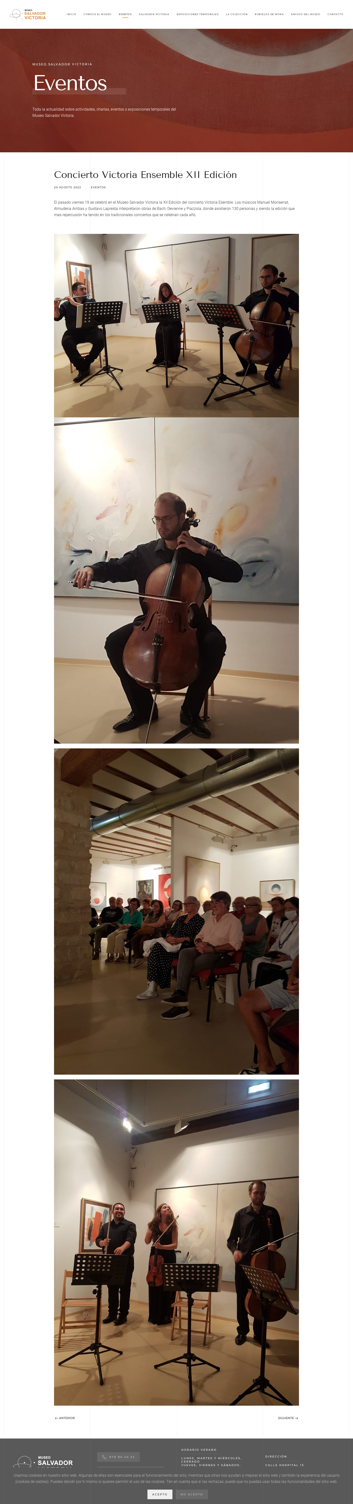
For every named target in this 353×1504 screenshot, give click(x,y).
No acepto (192, 1494)
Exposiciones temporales (198, 14)
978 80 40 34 (122, 1457)
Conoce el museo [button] (98, 14)
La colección (237, 14)
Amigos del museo (305, 14)
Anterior (66, 1418)
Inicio (71, 14)
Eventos (125, 14)
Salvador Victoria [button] (154, 14)
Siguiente (286, 1418)
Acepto (160, 1494)
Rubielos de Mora (269, 14)
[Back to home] (28, 14)
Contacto (335, 14)
